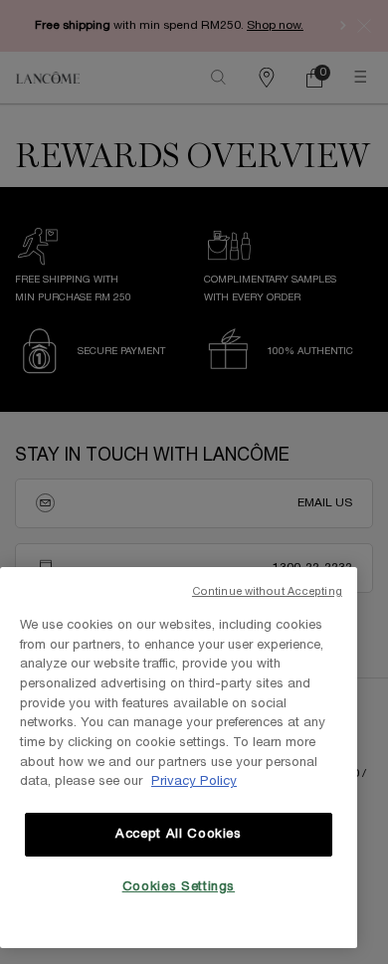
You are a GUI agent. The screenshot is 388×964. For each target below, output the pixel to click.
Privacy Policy (194, 782)
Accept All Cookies (178, 835)
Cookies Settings (179, 887)
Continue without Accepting (267, 592)
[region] (178, 757)
